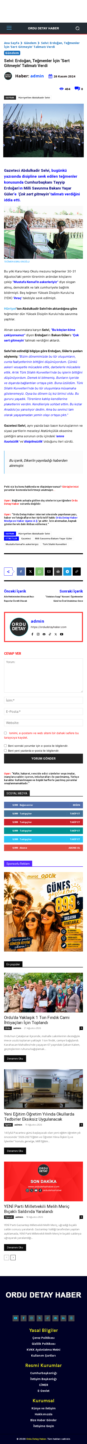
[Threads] (71, 1318)
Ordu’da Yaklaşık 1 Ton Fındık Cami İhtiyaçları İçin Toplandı (37, 1020)
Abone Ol (74, 847)
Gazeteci (26, 538)
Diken (28, 460)
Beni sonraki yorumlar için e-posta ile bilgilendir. (38, 745)
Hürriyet (10, 309)
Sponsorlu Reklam (18, 863)
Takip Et (75, 813)
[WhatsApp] (39, 571)
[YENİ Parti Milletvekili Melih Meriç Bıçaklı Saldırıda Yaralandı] (43, 1181)
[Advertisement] (43, 11)
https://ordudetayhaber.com (48, 627)
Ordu (8, 1028)
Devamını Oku (15, 1058)
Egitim (8, 1124)
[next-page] (13, 1257)
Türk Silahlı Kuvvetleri (54, 544)
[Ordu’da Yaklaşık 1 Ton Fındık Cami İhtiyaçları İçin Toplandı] (43, 992)
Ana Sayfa (11, 43)
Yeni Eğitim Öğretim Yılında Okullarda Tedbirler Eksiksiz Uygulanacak (39, 1117)
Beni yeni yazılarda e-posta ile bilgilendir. (33, 750)
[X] (30, 571)
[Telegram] (67, 571)
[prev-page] (6, 1257)
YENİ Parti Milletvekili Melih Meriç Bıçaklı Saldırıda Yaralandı (36, 1209)
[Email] (49, 571)
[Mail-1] (55, 1318)
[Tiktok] (47, 1318)
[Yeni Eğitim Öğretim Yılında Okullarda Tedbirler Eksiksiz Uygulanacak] (43, 1089)
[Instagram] (38, 633)
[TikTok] (49, 633)
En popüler (13, 964)
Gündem (30, 43)
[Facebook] (21, 571)
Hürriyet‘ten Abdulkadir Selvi (34, 97)
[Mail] (44, 633)
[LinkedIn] (63, 1318)
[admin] (9, 76)
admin (37, 76)
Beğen (76, 804)
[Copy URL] (77, 571)
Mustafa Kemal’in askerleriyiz (22, 544)
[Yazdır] (58, 571)
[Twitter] (39, 1318)
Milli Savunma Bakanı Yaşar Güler (53, 538)
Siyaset (9, 1217)
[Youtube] (61, 633)
